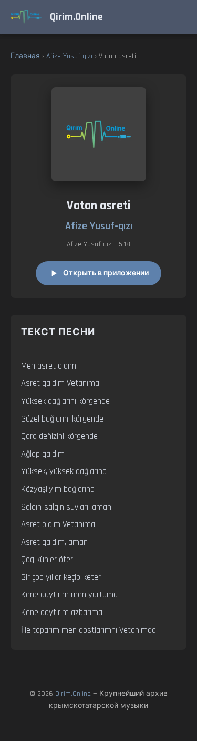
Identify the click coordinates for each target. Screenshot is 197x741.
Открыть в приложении (106, 273)
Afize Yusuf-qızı (69, 56)
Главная (25, 56)
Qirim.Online (73, 694)
